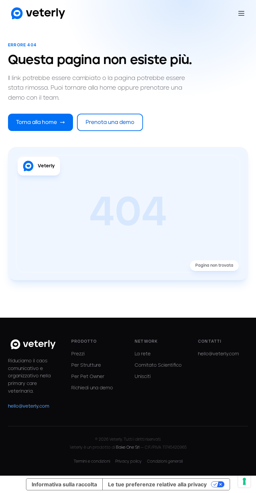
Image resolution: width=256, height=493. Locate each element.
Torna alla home (36, 122)
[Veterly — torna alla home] (38, 13)
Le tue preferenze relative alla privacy (157, 484)
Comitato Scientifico (158, 365)
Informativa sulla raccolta (64, 484)
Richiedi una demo (92, 388)
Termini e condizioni (92, 461)
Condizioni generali (165, 461)
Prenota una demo (110, 122)
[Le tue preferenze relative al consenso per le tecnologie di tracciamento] (244, 481)
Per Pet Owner (87, 376)
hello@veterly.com (28, 406)
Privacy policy (128, 461)
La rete (143, 354)
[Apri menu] (241, 13)
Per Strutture (86, 365)
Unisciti (143, 376)
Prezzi (78, 354)
